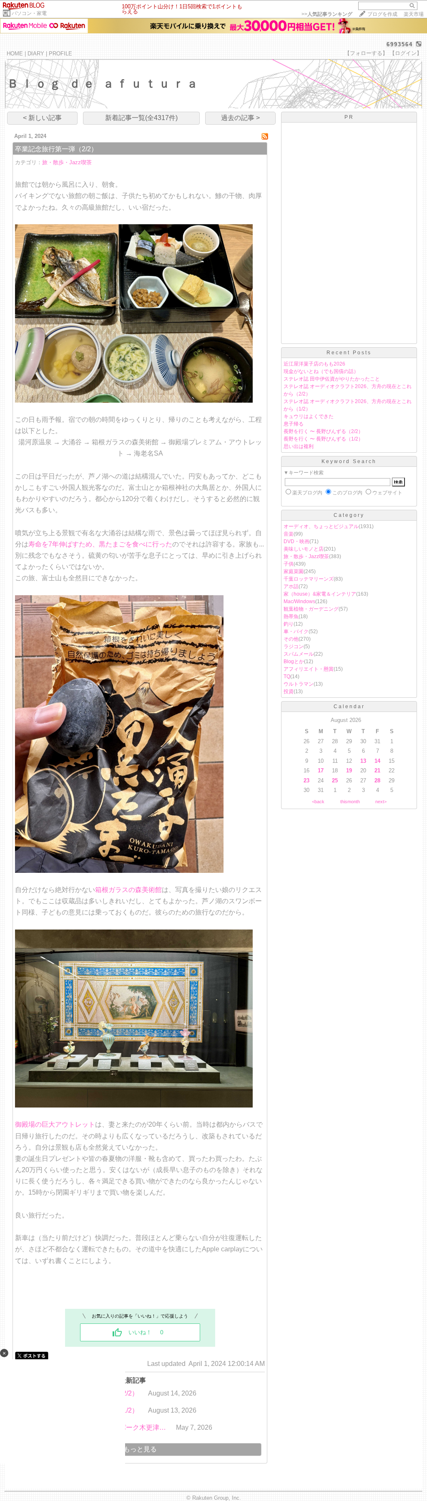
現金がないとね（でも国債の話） (321, 371)
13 (363, 761)
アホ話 (291, 586)
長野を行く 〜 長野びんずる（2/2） (323, 431)
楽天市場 (414, 14)
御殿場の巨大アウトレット (55, 1124)
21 (377, 770)
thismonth (350, 801)
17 (321, 770)
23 (306, 780)
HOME (15, 53)
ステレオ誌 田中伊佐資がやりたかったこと (332, 379)
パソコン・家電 (29, 13)
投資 (289, 691)
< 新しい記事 (42, 117)
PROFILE (60, 53)
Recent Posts (349, 353)
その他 (291, 639)
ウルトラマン (299, 684)
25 (335, 780)
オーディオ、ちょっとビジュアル (321, 526)
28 (377, 780)
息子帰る (294, 424)
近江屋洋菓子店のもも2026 (314, 364)
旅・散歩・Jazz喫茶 (67, 162)
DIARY (36, 53)
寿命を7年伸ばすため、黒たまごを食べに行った (100, 544)
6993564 (400, 44)
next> (381, 801)
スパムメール (299, 654)
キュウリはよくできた (309, 416)
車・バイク (296, 631)
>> (326, 14)
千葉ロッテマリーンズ (309, 579)
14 (377, 761)
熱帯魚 (291, 616)
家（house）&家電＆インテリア (320, 594)
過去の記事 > (240, 117)
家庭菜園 (294, 571)
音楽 (289, 534)
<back (318, 801)
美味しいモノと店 (304, 549)
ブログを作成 (382, 14)
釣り (289, 624)
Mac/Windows (299, 601)
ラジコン (294, 646)
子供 (289, 564)
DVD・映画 (296, 541)
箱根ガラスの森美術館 (128, 889)
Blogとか (294, 661)
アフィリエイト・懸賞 (309, 669)
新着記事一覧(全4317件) (141, 117)
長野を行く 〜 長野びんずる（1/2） (323, 439)
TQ (287, 676)
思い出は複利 (299, 446)
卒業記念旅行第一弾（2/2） (56, 149)
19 (349, 770)
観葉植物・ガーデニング (311, 609)
